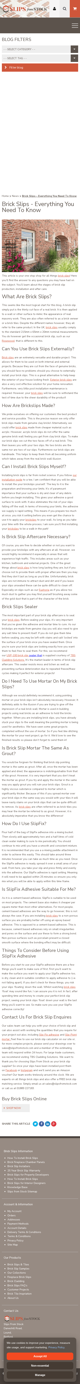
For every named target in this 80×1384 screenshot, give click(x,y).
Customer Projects (18, 1289)
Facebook (11, 1070)
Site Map (12, 1244)
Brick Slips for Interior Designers (26, 1183)
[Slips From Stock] (25, 9)
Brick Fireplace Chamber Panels (26, 1162)
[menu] (75, 26)
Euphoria (44, 590)
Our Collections (16, 1273)
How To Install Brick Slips (22, 1158)
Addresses (13, 1219)
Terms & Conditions (19, 1236)
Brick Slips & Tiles (18, 1264)
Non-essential (40, 1365)
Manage (40, 1375)
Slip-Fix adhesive (49, 1035)
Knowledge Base (17, 1187)
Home (5, 196)
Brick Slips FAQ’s (17, 1285)
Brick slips (8, 357)
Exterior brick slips (61, 380)
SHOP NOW (13, 1108)
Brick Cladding (15, 1281)
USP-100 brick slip (18, 655)
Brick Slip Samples (18, 1268)
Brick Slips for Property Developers (28, 1174)
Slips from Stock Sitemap (22, 1191)
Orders (11, 1215)
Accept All (40, 1356)
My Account (14, 1211)
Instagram (27, 1070)
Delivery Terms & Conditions (24, 1232)
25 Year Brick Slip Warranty (23, 1170)
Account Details (16, 1228)
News (15, 196)
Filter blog (16, 67)
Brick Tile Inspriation (19, 1293)
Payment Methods (18, 1224)
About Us (13, 1298)
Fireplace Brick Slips (19, 1277)
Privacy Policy (15, 1240)
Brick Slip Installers (18, 1166)
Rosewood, (8, 341)
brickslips (30, 520)
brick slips (64, 276)
